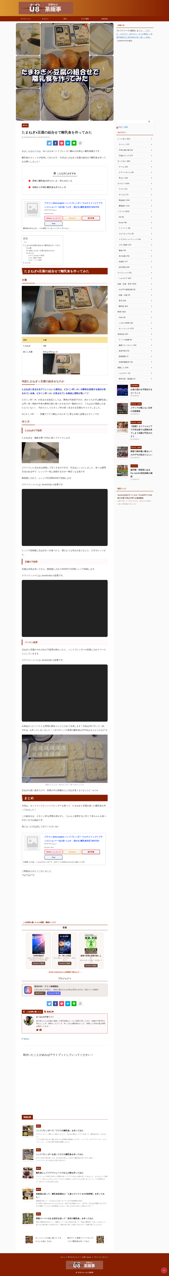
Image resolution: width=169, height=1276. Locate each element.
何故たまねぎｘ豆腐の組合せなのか (42, 251)
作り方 (31, 253)
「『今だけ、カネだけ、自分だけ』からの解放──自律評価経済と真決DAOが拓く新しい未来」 (134, 33)
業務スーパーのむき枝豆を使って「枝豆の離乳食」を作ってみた (64, 1218)
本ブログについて (74, 1257)
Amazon (72, 218)
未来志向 (104, 19)
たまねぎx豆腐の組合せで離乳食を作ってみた (42, 245)
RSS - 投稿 (123, 127)
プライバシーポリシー (101, 1257)
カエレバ (53, 210)
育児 (65, 19)
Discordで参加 (53, 993)
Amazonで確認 (38, 963)
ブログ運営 (85, 19)
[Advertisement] (42, 897)
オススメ (45, 19)
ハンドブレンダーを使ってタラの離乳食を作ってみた (60, 1154)
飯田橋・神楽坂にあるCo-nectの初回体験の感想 (141, 473)
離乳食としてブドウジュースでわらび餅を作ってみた (60, 1172)
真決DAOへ (40, 993)
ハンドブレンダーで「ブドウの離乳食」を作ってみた (60, 1130)
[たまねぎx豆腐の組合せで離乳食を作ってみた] (67, 143)
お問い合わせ (86, 1257)
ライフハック (25, 19)
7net (53, 224)
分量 (30, 248)
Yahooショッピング (53, 218)
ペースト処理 (37, 260)
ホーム (63, 1257)
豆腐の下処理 (37, 258)
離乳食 (26, 1039)
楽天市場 (91, 218)
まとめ (27, 263)
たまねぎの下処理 (38, 255)
